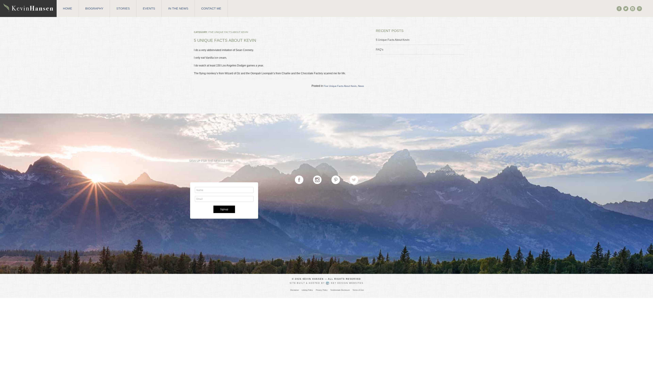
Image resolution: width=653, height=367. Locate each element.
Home (67, 8)
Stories (123, 8)
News (361, 86)
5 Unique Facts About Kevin (225, 40)
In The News (178, 8)
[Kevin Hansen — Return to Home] (28, 7)
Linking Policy (307, 290)
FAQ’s (379, 49)
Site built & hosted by (326, 283)
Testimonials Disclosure (340, 290)
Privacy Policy (322, 290)
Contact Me (211, 8)
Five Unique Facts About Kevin (340, 86)
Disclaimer (294, 290)
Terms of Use (358, 290)
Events (149, 8)
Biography (94, 8)
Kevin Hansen (313, 279)
